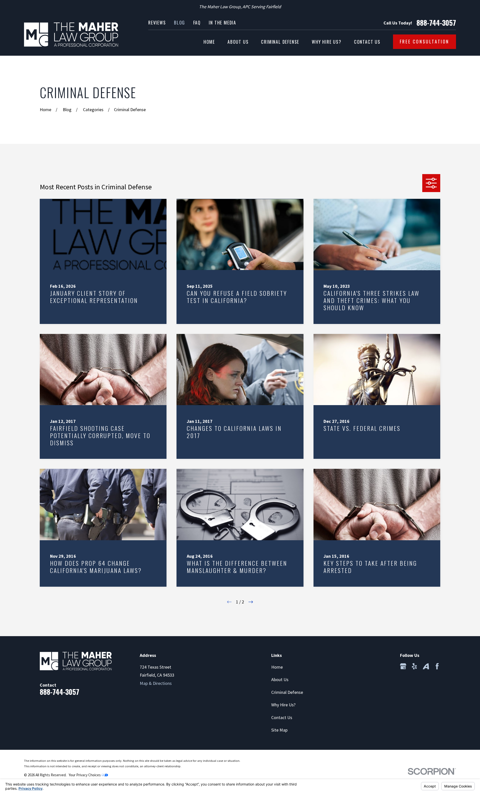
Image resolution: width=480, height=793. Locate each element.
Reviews (157, 22)
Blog (179, 22)
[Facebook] (437, 666)
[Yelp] (414, 666)
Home (277, 667)
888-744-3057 (436, 22)
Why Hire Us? (283, 705)
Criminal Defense (287, 692)
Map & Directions (156, 683)
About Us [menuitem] (238, 41)
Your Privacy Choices (85, 775)
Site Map (279, 730)
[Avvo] (426, 666)
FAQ (197, 22)
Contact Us (281, 717)
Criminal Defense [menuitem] (280, 41)
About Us (279, 679)
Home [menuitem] (209, 41)
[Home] (71, 34)
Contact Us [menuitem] (367, 41)
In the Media (222, 22)
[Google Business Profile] (403, 666)
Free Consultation (424, 41)
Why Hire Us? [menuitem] (327, 41)
